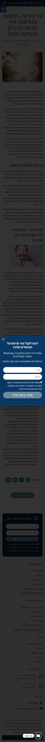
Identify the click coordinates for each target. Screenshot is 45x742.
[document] (22, 371)
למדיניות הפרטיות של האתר (30, 389)
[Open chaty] (38, 735)
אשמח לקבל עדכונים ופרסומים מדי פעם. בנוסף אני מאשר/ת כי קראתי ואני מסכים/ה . (24, 385)
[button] (3, 339)
